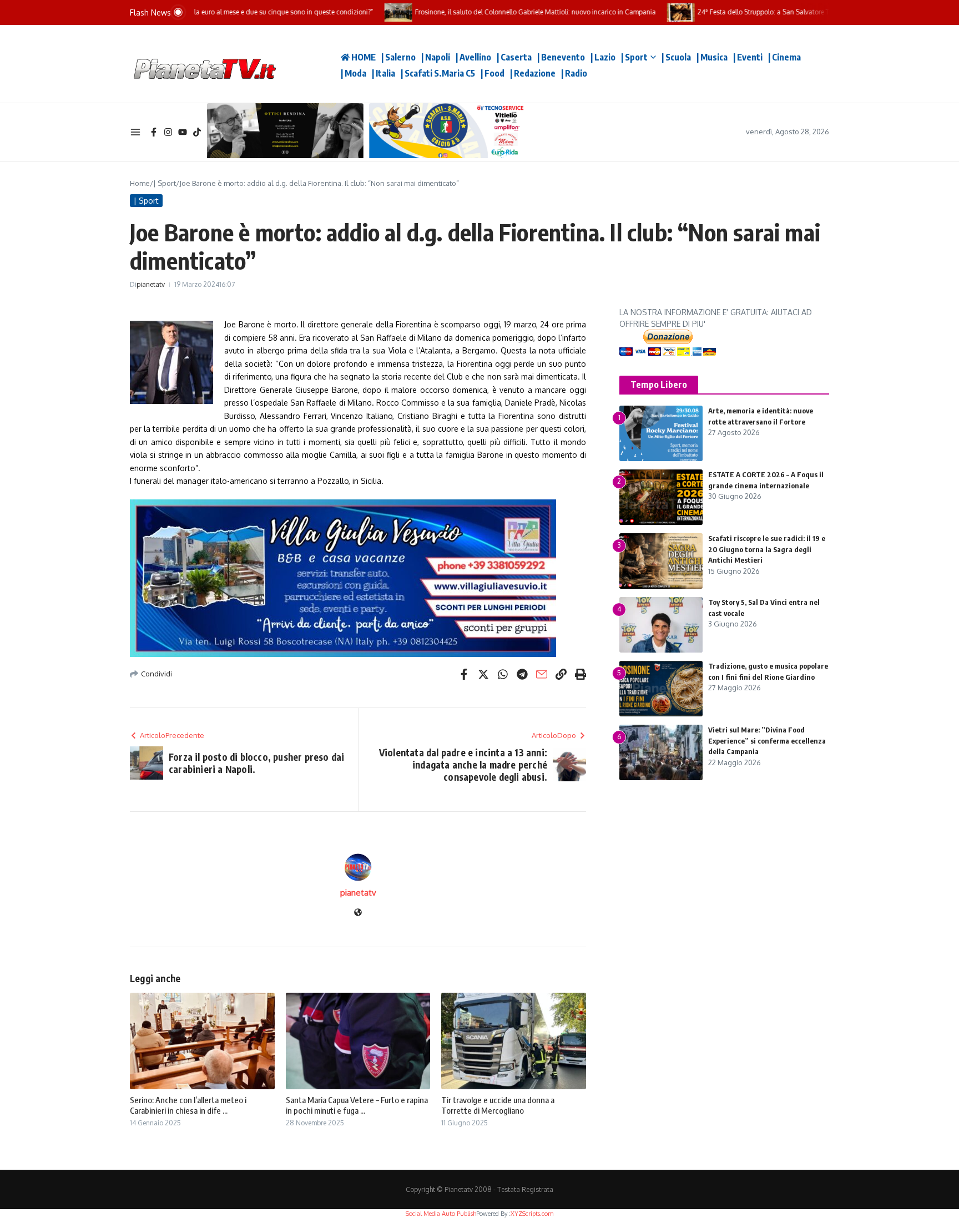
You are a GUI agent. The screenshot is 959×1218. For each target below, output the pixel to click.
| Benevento (561, 57)
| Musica (712, 57)
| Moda (353, 73)
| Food (492, 73)
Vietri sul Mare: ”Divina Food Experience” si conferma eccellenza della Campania (767, 740)
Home (140, 183)
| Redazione (533, 73)
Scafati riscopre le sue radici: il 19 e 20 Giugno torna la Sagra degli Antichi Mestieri (766, 549)
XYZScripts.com (532, 1213)
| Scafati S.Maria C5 (438, 73)
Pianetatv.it (302, 63)
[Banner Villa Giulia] (358, 578)
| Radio (574, 73)
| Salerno (398, 57)
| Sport (634, 57)
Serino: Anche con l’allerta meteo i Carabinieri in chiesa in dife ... (188, 1105)
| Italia (383, 73)
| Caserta (514, 57)
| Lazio (602, 57)
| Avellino (473, 57)
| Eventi (748, 57)
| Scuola (676, 57)
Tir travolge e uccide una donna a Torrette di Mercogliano (497, 1105)
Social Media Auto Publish (441, 1213)
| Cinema (784, 57)
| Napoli (435, 57)
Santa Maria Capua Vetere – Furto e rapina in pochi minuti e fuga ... (357, 1105)
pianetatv (151, 284)
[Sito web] (358, 913)
